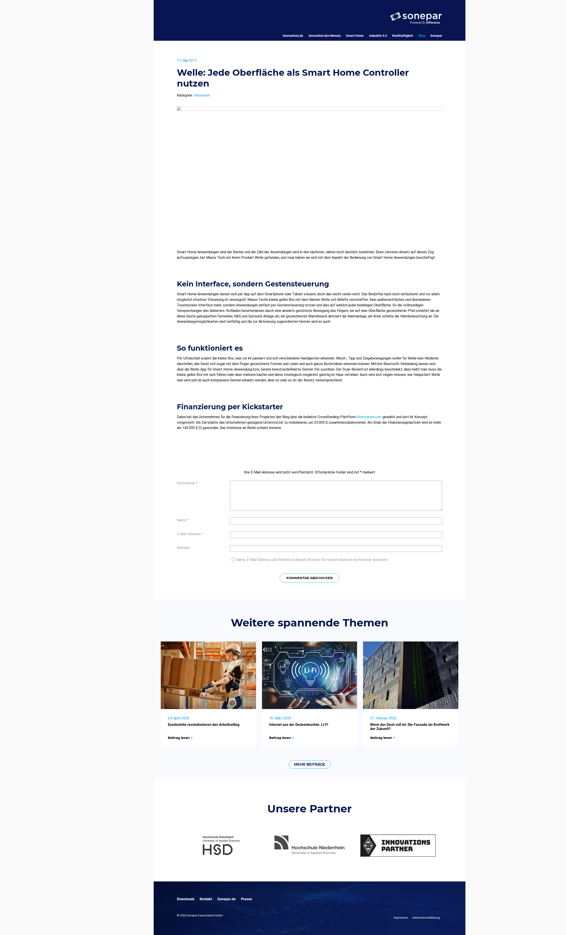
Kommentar (187, 483)
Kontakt (206, 899)
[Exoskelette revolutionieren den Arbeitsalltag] (208, 675)
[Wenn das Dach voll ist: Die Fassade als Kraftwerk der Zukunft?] (410, 675)
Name (182, 520)
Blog (422, 36)
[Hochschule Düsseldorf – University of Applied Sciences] (221, 846)
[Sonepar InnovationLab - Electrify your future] (199, 30)
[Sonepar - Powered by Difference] (416, 18)
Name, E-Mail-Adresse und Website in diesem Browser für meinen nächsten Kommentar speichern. (312, 560)
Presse (246, 899)
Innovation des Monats (325, 36)
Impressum (401, 917)
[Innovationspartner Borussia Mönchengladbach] (398, 846)
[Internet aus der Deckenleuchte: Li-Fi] (309, 675)
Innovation (202, 95)
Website (183, 548)
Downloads (185, 899)
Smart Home (355, 36)
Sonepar (436, 36)
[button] (9, 925)
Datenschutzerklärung (426, 917)
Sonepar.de (226, 899)
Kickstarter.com (369, 417)
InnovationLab (293, 36)
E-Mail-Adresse (190, 534)
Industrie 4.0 (378, 36)
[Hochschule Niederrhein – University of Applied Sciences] (309, 846)
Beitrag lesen (179, 738)
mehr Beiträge (309, 764)
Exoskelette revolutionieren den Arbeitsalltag (203, 724)
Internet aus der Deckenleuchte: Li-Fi (298, 724)
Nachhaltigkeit (402, 36)
